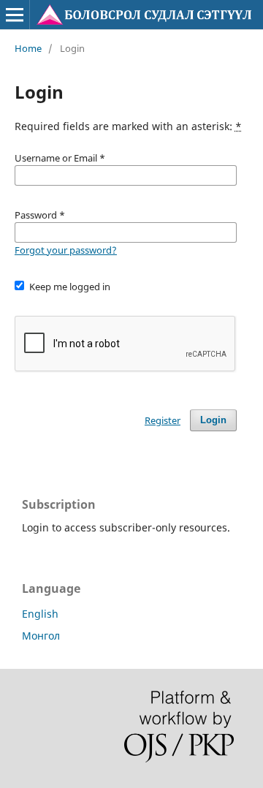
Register (162, 420)
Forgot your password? (66, 250)
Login (213, 419)
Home (28, 48)
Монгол (41, 636)
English (40, 614)
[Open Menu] (14, 14)
